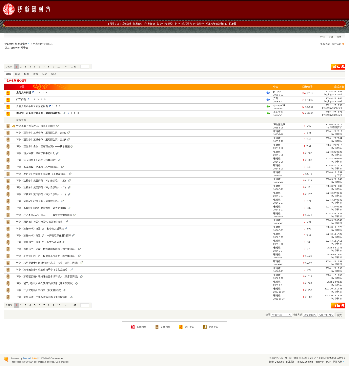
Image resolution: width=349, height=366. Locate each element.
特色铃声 (199, 23)
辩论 (53, 74)
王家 (339, 175)
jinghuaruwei (335, 94)
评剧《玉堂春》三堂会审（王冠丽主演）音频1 (41, 139)
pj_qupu (277, 91)
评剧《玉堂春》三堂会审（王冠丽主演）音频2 (41, 132)
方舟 (275, 98)
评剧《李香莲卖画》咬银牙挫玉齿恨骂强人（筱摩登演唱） (47, 276)
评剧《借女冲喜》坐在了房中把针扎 (35, 153)
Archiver (319, 361)
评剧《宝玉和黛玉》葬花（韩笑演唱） (37, 160)
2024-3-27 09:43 (334, 193)
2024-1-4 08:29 (334, 282)
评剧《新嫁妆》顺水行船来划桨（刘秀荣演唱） (41, 208)
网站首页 (114, 23)
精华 (17, 74)
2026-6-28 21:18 (334, 124)
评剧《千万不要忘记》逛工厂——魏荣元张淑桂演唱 (44, 215)
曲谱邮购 (222, 23)
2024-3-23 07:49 (334, 220)
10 (58, 66)
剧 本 (177, 23)
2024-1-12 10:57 (334, 275)
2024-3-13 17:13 (334, 241)
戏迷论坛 (210, 23)
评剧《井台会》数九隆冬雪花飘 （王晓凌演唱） (42, 173)
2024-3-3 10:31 (334, 247)
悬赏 (35, 74)
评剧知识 (150, 23)
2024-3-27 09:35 (334, 200)
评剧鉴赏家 (279, 124)
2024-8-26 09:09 (334, 158)
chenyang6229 (333, 108)
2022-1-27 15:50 (334, 105)
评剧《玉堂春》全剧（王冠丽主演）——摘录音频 (43, 146)
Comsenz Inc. (57, 358)
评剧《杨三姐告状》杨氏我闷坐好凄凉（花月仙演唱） (45, 283)
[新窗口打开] (8, 95)
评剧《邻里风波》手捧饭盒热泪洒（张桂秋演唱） (43, 297)
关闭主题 (213, 327)
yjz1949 (15, 47)
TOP (328, 361)
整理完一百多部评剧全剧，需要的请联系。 (39, 113)
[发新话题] (338, 68)
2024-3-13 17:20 (334, 234)
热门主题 (189, 327)
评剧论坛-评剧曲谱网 (16, 43)
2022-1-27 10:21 (334, 112)
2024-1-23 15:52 (334, 261)
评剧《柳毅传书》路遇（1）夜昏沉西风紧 (38, 242)
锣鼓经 (168, 23)
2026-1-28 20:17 (334, 131)
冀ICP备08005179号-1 (333, 358)
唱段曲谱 (126, 23)
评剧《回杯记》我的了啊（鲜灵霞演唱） (38, 201)
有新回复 (141, 327)
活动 (44, 74)
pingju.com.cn (305, 361)
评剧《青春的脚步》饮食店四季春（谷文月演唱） (43, 269)
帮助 (338, 37)
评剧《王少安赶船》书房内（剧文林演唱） (39, 290)
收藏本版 (325, 43)
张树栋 (277, 131)
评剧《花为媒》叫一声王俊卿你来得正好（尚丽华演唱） (46, 256)
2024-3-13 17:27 (334, 227)
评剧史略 (138, 23)
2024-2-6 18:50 (334, 254)
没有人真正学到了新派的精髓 (32, 106)
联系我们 (290, 361)
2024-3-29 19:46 (334, 179)
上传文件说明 (23, 92)
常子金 (24, 47)
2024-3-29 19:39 (334, 186)
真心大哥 (278, 112)
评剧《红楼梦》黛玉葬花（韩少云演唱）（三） (41, 180)
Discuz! (27, 358)
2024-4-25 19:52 (334, 91)
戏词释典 (187, 23)
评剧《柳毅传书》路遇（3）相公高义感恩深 (40, 228)
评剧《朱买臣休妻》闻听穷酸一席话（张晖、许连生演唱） (47, 262)
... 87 (73, 66)
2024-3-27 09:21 (334, 206)
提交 (339, 315)
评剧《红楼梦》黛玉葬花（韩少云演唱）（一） (41, 194)
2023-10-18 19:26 (333, 295)
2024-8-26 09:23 (334, 152)
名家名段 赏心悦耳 (16, 80)
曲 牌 (160, 23)
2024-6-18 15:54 (334, 172)
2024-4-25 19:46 (334, 98)
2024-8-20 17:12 (334, 165)
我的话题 (336, 43)
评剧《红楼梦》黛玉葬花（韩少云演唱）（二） (41, 187)
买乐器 (232, 23)
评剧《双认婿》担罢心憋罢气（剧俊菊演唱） (40, 221)
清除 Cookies (276, 361)
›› (65, 66)
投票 (26, 74)
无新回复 (165, 327)
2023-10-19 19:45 (333, 288)
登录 (330, 37)
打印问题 (21, 99)
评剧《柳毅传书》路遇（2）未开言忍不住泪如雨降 (43, 235)
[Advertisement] (244, 10)
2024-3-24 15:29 (334, 213)
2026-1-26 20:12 (334, 145)
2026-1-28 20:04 (334, 138)
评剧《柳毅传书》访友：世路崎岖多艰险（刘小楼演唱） (46, 249)
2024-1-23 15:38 (334, 268)
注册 (322, 37)
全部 (8, 74)
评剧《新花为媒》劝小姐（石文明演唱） (38, 167)
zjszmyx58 (279, 105)
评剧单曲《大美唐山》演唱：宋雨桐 (35, 125)
